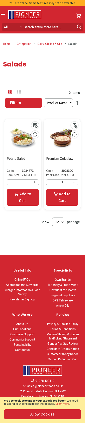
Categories (24, 43)
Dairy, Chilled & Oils (50, 43)
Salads (14, 64)
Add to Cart (25, 197)
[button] (35, 125)
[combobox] (42, 27)
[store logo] (24, 14)
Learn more (62, 403)
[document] (42, 410)
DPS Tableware (63, 300)
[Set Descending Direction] (77, 103)
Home (7, 43)
